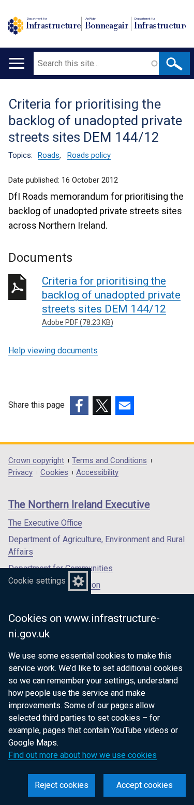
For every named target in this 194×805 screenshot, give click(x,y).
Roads (48, 155)
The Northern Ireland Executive (79, 504)
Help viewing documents (53, 350)
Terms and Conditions (109, 461)
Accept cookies (144, 785)
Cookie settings (37, 581)
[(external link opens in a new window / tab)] (79, 405)
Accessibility (97, 472)
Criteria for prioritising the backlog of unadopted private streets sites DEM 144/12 (111, 300)
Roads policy (89, 155)
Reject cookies (61, 785)
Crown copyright (36, 461)
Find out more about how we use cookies (82, 755)
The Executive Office (45, 523)
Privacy (20, 472)
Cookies (54, 472)
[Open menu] (16, 63)
